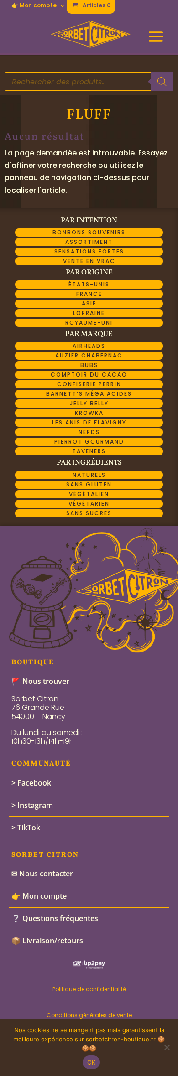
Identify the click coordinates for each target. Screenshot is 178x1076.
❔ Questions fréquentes (54, 918)
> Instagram (32, 805)
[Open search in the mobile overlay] (89, 81)
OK (91, 1062)
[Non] (166, 1047)
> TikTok (25, 828)
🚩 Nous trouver (40, 681)
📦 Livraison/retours (47, 941)
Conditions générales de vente (89, 1015)
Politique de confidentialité (89, 989)
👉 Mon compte (34, 6)
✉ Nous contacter (42, 874)
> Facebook (31, 783)
